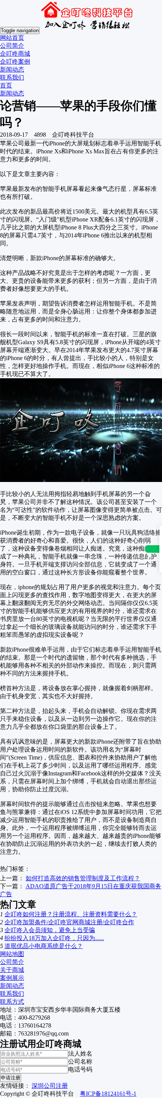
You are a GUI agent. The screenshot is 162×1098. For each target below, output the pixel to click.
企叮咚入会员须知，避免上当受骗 (50, 930)
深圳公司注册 (50, 1085)
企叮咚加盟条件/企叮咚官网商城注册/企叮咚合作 (69, 922)
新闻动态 (12, 69)
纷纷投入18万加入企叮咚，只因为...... (54, 938)
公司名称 (80, 1061)
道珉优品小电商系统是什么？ (44, 946)
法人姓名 (80, 1053)
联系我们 (12, 77)
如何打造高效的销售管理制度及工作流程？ (83, 878)
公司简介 (12, 45)
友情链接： (15, 1085)
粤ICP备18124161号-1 (108, 1093)
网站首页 (12, 37)
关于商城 (12, 970)
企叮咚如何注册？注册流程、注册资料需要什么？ (71, 914)
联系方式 (12, 1001)
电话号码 (80, 1069)
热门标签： (15, 869)
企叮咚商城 (15, 53)
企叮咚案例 (15, 61)
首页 (6, 85)
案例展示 (12, 978)
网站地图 (12, 954)
